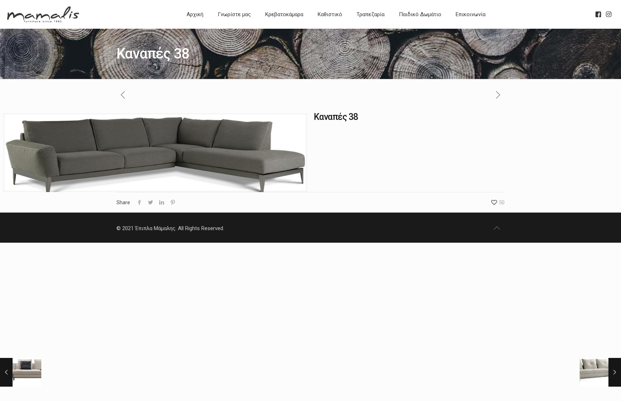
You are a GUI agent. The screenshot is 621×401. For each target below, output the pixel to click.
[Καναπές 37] (600, 372)
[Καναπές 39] (20, 372)
